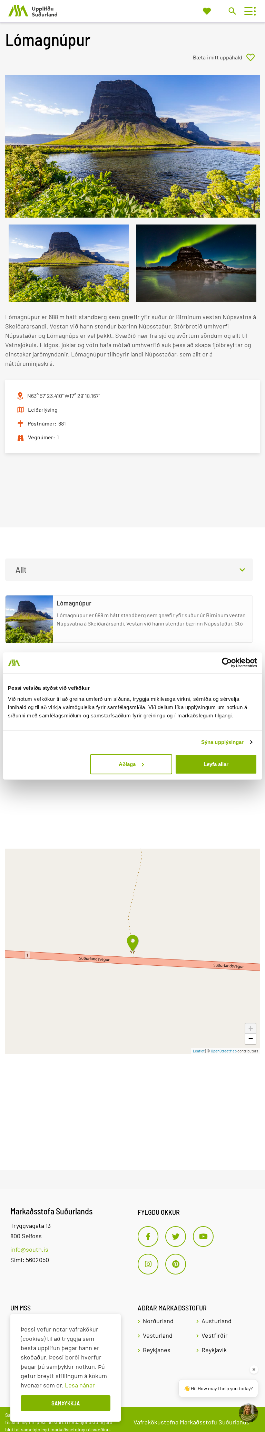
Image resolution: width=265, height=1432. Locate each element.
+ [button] (250, 1028)
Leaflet (199, 1051)
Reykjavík (214, 1350)
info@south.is (29, 1249)
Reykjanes (156, 1350)
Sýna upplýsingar (222, 742)
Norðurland (158, 1321)
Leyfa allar (216, 764)
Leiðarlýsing (43, 409)
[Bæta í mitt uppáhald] (226, 57)
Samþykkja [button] (65, 1403)
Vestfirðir (215, 1335)
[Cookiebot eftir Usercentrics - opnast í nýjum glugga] (227, 663)
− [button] (250, 1038)
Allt (21, 569)
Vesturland (158, 1335)
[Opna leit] (232, 11)
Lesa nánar (80, 1385)
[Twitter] (175, 1236)
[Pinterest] (175, 1264)
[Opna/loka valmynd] (248, 11)
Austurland (217, 1321)
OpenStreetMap (224, 1051)
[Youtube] (203, 1236)
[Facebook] (148, 1236)
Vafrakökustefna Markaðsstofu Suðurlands (191, 1422)
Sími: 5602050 (29, 1259)
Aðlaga (127, 764)
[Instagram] (148, 1264)
